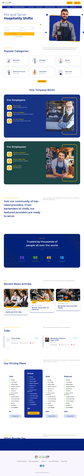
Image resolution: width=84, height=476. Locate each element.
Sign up (77, 3)
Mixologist (42, 53)
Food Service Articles (50, 7)
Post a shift (31, 7)
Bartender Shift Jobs (16, 300)
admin (14, 303)
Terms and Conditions (53, 454)
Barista (67, 53)
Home (8, 7)
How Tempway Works (62, 7)
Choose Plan (15, 409)
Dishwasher (43, 65)
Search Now (19, 30)
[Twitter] (43, 459)
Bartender (16, 53)
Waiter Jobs (48, 294)
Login (70, 3)
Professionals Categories (18, 7)
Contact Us (73, 7)
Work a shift (39, 7)
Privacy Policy (64, 454)
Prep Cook (68, 65)
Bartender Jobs (9, 300)
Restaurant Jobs (42, 294)
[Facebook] (41, 459)
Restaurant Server (19, 65)
